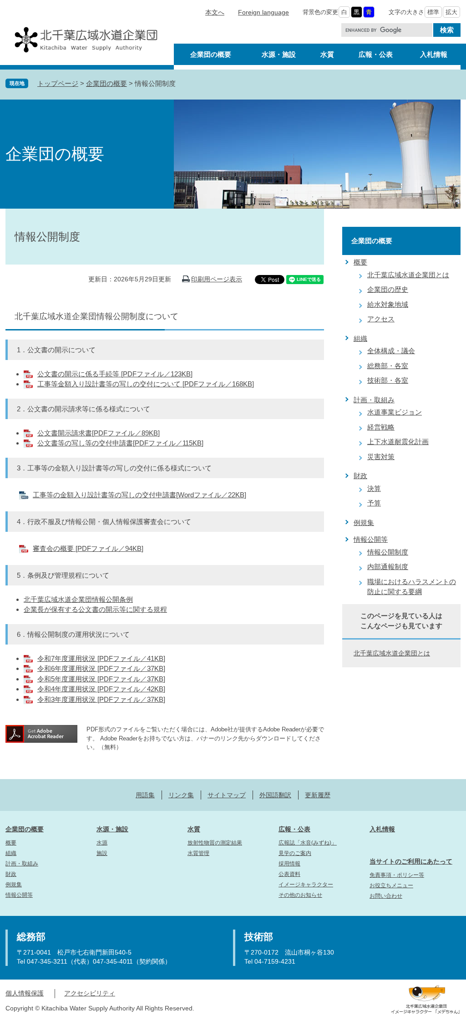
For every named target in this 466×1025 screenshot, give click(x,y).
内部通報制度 (387, 566)
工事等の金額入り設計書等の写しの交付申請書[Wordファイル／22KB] (139, 495)
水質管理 (198, 853)
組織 (360, 338)
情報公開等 (371, 539)
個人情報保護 (24, 993)
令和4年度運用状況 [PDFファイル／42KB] (101, 689)
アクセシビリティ (89, 993)
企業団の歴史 (387, 289)
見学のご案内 (295, 853)
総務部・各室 (387, 366)
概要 (360, 262)
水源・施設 (112, 829)
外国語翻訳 (275, 795)
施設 (101, 853)
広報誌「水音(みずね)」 (308, 843)
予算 (374, 503)
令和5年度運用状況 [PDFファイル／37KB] (101, 679)
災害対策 (381, 456)
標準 (433, 12)
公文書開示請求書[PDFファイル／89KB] (98, 433)
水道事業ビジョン (394, 412)
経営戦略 (381, 427)
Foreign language (263, 12)
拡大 (451, 12)
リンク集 (181, 795)
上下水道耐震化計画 (398, 441)
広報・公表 (294, 829)
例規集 (364, 522)
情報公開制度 (387, 552)
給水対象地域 (387, 304)
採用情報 (289, 863)
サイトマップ (227, 795)
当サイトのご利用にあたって (411, 861)
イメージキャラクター (306, 884)
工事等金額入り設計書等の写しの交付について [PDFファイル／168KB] (145, 384)
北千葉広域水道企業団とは (408, 275)
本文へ (214, 12)
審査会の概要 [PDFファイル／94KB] (88, 548)
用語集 (145, 795)
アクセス (381, 319)
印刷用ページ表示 (216, 279)
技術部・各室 (387, 380)
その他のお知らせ (300, 895)
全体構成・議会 (391, 351)
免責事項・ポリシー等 (397, 875)
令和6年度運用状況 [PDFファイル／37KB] (101, 668)
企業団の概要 (106, 83)
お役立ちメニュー (391, 885)
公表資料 (289, 874)
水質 (193, 829)
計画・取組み (374, 400)
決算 (374, 488)
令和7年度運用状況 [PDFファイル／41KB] (101, 658)
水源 (101, 843)
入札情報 (382, 829)
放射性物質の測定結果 (214, 843)
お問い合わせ (386, 896)
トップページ (57, 83)
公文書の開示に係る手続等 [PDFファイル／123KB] (114, 374)
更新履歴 (317, 795)
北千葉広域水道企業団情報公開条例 (78, 599)
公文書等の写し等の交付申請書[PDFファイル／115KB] (120, 443)
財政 (360, 476)
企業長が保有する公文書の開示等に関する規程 (95, 609)
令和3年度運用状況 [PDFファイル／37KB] (101, 699)
